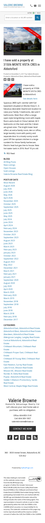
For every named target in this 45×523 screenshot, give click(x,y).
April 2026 (8, 198)
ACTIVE (30, 13)
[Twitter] (16, 437)
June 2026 (8, 191)
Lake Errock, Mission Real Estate (18, 367)
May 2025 (8, 216)
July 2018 (8, 307)
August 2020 (9, 283)
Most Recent (9, 182)
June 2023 (8, 243)
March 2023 (9, 246)
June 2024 (8, 222)
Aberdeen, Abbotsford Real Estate (19, 334)
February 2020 (10, 295)
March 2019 (9, 298)
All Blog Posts (10, 162)
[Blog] (35, 437)
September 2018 (11, 304)
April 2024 (8, 225)
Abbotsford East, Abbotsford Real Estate (22, 328)
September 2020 (11, 280)
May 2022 (8, 264)
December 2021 (11, 268)
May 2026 (8, 195)
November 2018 (11, 301)
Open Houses (10, 168)
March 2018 (9, 313)
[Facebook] (9, 437)
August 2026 (9, 185)
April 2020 (8, 289)
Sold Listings (9, 171)
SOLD (38, 13)
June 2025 (8, 213)
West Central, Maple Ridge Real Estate (21, 386)
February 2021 (10, 274)
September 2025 (11, 207)
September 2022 (11, 258)
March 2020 (9, 292)
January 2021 (9, 277)
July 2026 (8, 189)
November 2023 (11, 231)
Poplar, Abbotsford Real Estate (17, 377)
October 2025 (10, 204)
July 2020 (8, 286)
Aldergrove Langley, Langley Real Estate (22, 337)
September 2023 (11, 237)
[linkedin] (28, 437)
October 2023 (10, 234)
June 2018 (8, 310)
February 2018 (10, 316)
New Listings (9, 165)
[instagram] (22, 437)
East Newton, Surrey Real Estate (18, 364)
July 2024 (8, 219)
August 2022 (9, 261)
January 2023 (9, 252)
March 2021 (9, 271)
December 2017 (11, 319)
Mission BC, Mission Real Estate (18, 370)
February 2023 (10, 249)
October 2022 (10, 255)
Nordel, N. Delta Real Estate (16, 373)
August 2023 (9, 240)
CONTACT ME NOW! (22, 428)
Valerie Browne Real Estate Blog (18, 174)
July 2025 (8, 210)
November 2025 (11, 201)
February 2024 (10, 228)
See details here (30, 98)
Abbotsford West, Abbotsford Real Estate (26, 76)
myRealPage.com (27, 468)
